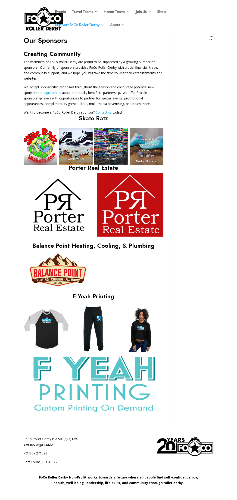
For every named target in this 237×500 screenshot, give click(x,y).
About (115, 25)
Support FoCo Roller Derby (77, 25)
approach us (52, 92)
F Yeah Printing (93, 296)
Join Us (141, 12)
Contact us (104, 112)
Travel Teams (82, 12)
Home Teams (114, 12)
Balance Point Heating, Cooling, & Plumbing (93, 245)
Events (60, 12)
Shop (161, 12)
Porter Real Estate (93, 167)
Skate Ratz (93, 118)
